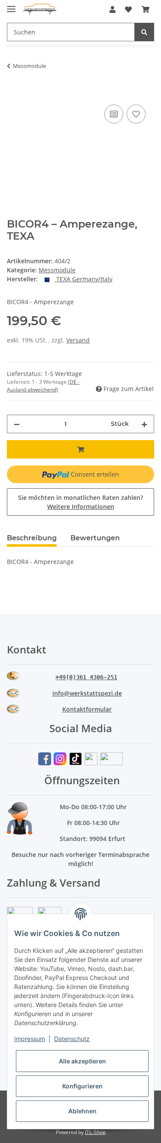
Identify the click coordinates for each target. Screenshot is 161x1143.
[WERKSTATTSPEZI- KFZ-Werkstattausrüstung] (40, 9)
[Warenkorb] (145, 9)
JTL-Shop (95, 1132)
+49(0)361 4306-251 (86, 677)
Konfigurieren (82, 1086)
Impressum (29, 1038)
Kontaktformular (87, 709)
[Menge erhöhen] (144, 424)
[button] (112, 9)
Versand (78, 340)
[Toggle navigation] (11, 5)
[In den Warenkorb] (14, 93)
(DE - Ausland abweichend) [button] (43, 385)
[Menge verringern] (16, 424)
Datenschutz (72, 1038)
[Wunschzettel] (128, 9)
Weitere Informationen (80, 506)
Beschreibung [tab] (32, 538)
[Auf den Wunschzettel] (136, 114)
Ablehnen (82, 1111)
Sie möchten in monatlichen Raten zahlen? (80, 502)
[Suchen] (144, 32)
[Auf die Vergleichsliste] (113, 114)
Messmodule (57, 270)
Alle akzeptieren (82, 1061)
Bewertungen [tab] (95, 538)
